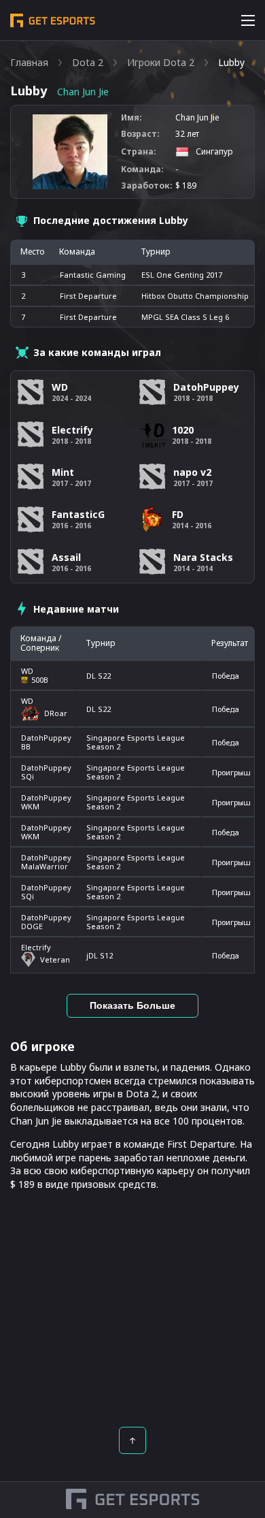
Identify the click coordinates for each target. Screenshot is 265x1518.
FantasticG (78, 514)
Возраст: (140, 134)
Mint (63, 472)
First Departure (88, 295)
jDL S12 (99, 955)
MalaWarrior (44, 866)
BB (26, 746)
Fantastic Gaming (93, 274)
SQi (27, 776)
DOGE (32, 926)
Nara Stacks (203, 557)
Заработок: (147, 185)
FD (177, 514)
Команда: (142, 169)
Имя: (131, 117)
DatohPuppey (46, 737)
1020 (183, 429)
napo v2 (192, 472)
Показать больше (132, 1005)
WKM (30, 806)
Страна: (138, 151)
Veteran (55, 959)
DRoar (55, 713)
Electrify (36, 947)
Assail (66, 557)
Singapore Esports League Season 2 (135, 742)
